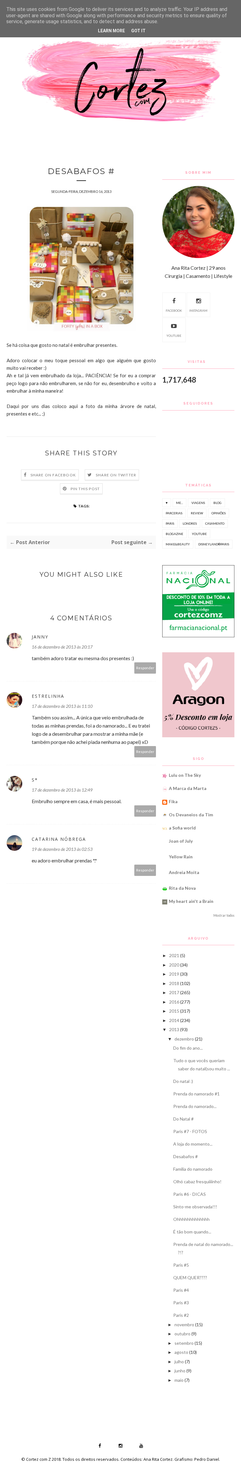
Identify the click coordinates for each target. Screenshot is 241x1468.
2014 (174, 1020)
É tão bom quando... (192, 1231)
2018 (174, 983)
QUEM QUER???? (190, 1277)
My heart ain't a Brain (191, 901)
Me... (179, 503)
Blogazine (174, 534)
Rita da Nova (182, 888)
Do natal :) (183, 1081)
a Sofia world (182, 827)
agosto (181, 1352)
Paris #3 (181, 1302)
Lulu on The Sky (185, 775)
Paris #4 (181, 1290)
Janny (40, 637)
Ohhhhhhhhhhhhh (191, 1219)
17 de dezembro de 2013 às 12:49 (62, 789)
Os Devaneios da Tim (191, 814)
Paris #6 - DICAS (189, 1194)
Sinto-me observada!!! (195, 1206)
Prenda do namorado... (195, 1106)
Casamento (214, 523)
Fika (173, 801)
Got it (138, 30)
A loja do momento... (192, 1144)
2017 (174, 992)
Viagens (198, 503)
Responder (145, 668)
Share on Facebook (53, 475)
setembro (184, 1343)
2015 (174, 1011)
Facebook (174, 310)
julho (179, 1361)
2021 (174, 955)
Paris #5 (181, 1265)
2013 (174, 1029)
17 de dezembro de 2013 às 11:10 (62, 706)
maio (179, 1380)
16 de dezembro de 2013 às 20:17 (62, 646)
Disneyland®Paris (213, 544)
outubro (182, 1333)
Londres (190, 523)
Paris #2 (181, 1315)
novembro (184, 1324)
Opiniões (219, 513)
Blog (217, 503)
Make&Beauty (178, 544)
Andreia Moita (184, 872)
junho (179, 1370)
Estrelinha (48, 696)
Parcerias (174, 513)
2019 (174, 974)
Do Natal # (183, 1118)
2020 (174, 964)
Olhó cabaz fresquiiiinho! (197, 1181)
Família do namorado (192, 1169)
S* (35, 780)
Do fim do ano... (188, 1048)
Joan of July (181, 841)
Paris (170, 523)
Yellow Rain (181, 856)
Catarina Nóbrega (59, 839)
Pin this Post (85, 488)
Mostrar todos (223, 915)
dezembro (184, 1038)
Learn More (111, 30)
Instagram (198, 310)
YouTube (173, 335)
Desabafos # (185, 1156)
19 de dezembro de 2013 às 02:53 (62, 849)
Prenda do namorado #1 (196, 1093)
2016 (174, 1001)
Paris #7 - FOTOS (190, 1131)
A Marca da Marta (187, 788)
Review (197, 513)
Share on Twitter (116, 475)
